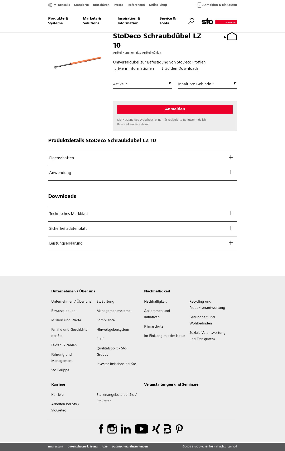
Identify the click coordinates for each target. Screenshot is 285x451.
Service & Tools (168, 21)
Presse (119, 5)
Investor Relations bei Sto (116, 364)
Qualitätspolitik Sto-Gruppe (112, 352)
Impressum (55, 446)
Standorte (81, 5)
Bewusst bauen (63, 311)
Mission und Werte (66, 320)
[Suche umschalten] (191, 21)
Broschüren (101, 5)
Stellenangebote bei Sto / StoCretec (117, 398)
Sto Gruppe (60, 370)
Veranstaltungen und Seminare (171, 385)
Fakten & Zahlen (64, 345)
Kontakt (64, 5)
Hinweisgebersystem (113, 330)
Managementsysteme (114, 311)
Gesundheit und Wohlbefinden (202, 321)
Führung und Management (62, 358)
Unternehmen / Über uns (73, 291)
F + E (100, 339)
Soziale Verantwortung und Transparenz (207, 336)
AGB (105, 446)
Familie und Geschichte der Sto (69, 333)
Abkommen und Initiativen (157, 314)
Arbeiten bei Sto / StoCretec (65, 407)
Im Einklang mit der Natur (164, 336)
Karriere (58, 385)
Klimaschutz (153, 327)
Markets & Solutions (92, 21)
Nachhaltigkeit (157, 291)
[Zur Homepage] (219, 21)
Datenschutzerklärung (82, 446)
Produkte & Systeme (58, 21)
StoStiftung (105, 302)
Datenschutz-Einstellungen (130, 446)
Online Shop (158, 5)
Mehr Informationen (136, 69)
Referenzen (136, 5)
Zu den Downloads (181, 69)
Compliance (106, 320)
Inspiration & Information (129, 21)
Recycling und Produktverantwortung (207, 305)
